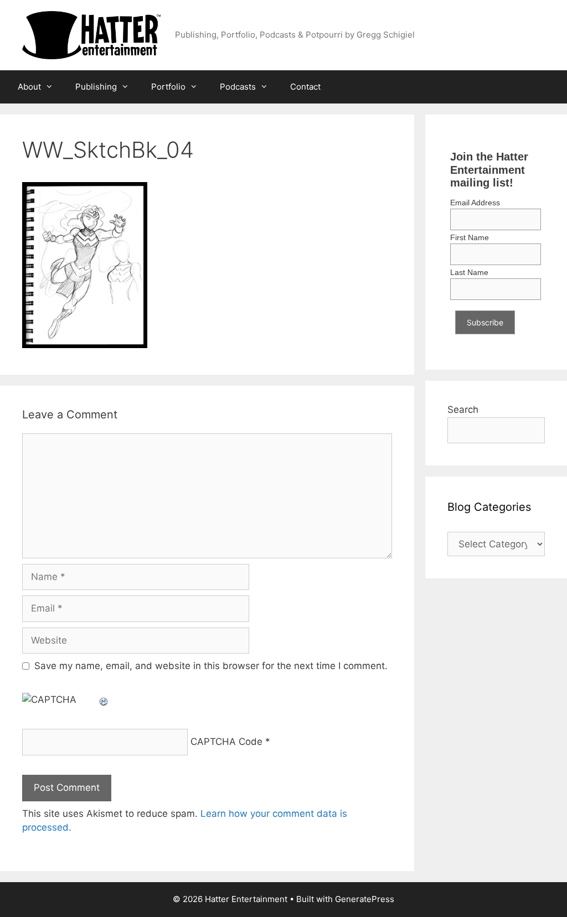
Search (462, 409)
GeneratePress (364, 899)
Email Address (475, 202)
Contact (305, 86)
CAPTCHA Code (226, 741)
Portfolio (168, 86)
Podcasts (238, 86)
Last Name (469, 272)
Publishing (96, 86)
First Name (469, 237)
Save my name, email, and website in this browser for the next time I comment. (211, 665)
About (29, 86)
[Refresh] (104, 699)
